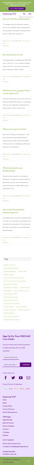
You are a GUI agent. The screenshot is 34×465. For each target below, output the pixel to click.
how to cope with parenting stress (14, 278)
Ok (28, 461)
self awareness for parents (11, 303)
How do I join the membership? (16, 19)
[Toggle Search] (24, 14)
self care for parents (10, 310)
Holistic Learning (8, 274)
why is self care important (11, 316)
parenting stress (25, 287)
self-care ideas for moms (21, 290)
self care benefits (9, 306)
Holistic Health (22, 271)
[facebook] (5, 378)
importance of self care (10, 284)
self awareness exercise (11, 300)
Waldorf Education (9, 313)
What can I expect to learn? (15, 129)
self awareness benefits (11, 297)
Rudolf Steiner (8, 290)
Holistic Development (10, 271)
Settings (16, 462)
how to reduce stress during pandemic (15, 281)
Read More (5, 45)
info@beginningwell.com (19, 446)
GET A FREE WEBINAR (17, 8)
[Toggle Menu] (30, 14)
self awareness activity (10, 294)
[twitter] (13, 378)
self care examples (21, 306)
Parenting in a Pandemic (11, 287)
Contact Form (15, 443)
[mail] (28, 378)
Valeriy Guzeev (8, 41)
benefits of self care (9, 265)
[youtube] (21, 378)
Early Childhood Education (11, 268)
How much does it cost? (13, 55)
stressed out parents (24, 310)
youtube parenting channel (11, 319)
